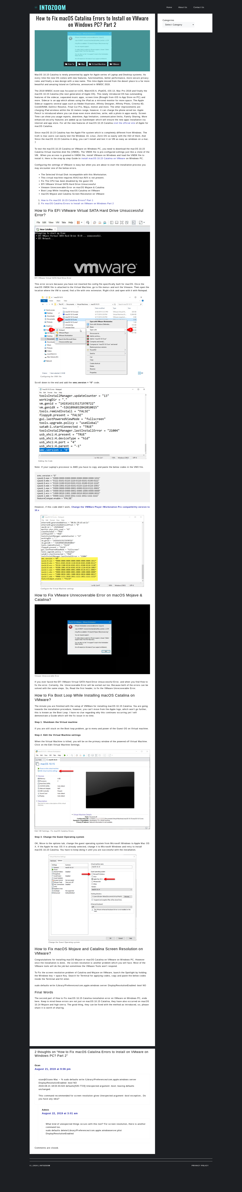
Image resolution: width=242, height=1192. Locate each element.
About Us (182, 7)
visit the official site (124, 123)
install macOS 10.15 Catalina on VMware (103, 158)
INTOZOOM (52, 7)
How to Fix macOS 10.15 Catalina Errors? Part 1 (67, 200)
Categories (168, 20)
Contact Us (198, 7)
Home (169, 7)
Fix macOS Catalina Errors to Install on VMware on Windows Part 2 (77, 203)
